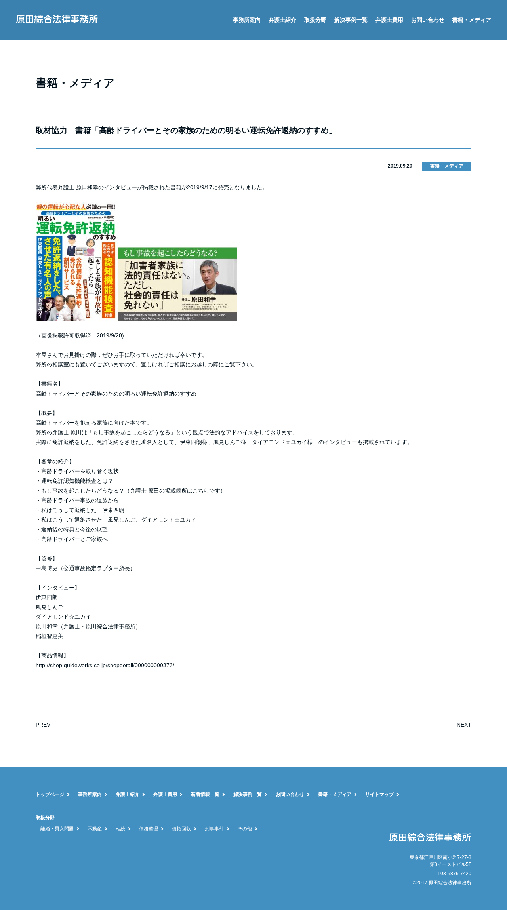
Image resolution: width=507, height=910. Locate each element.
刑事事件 (214, 829)
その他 (245, 829)
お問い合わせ (427, 20)
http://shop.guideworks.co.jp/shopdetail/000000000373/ (105, 665)
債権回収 (181, 829)
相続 (120, 829)
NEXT (464, 725)
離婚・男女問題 (57, 829)
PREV (43, 725)
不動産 (95, 829)
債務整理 (148, 829)
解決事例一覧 (351, 20)
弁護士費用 (389, 20)
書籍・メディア (471, 20)
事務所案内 (247, 20)
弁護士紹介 (282, 20)
